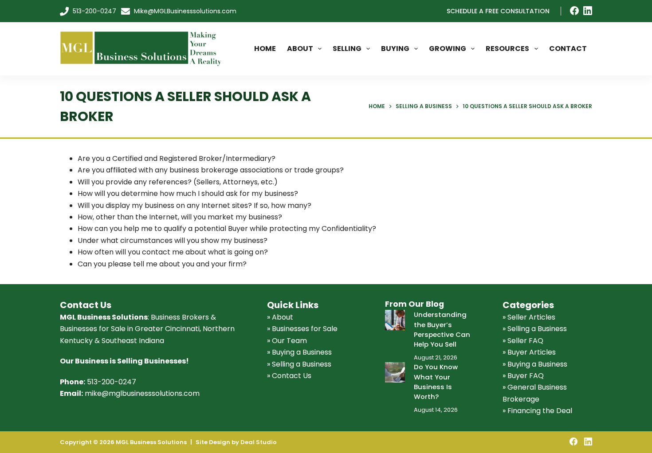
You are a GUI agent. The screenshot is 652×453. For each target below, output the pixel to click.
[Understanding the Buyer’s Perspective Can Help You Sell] (395, 320)
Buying (395, 48)
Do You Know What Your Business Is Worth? (436, 381)
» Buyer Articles (529, 352)
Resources (507, 48)
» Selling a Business (299, 364)
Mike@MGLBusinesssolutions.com (184, 11)
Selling (347, 48)
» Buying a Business (299, 352)
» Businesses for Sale (302, 329)
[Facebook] (574, 10)
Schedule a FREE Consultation (498, 11)
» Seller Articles (529, 317)
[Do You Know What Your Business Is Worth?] (395, 372)
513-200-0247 (93, 11)
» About (280, 317)
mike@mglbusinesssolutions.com (142, 393)
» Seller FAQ (523, 341)
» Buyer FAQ (523, 376)
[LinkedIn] (587, 10)
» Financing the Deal (537, 411)
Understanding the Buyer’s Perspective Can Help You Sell (442, 329)
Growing (447, 48)
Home (265, 48)
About (300, 48)
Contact (568, 48)
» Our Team (287, 341)
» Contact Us (289, 376)
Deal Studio (258, 442)
